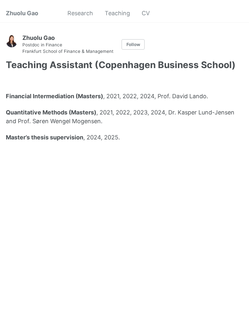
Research (80, 13)
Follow (133, 44)
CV (146, 13)
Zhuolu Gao (22, 13)
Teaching (117, 13)
